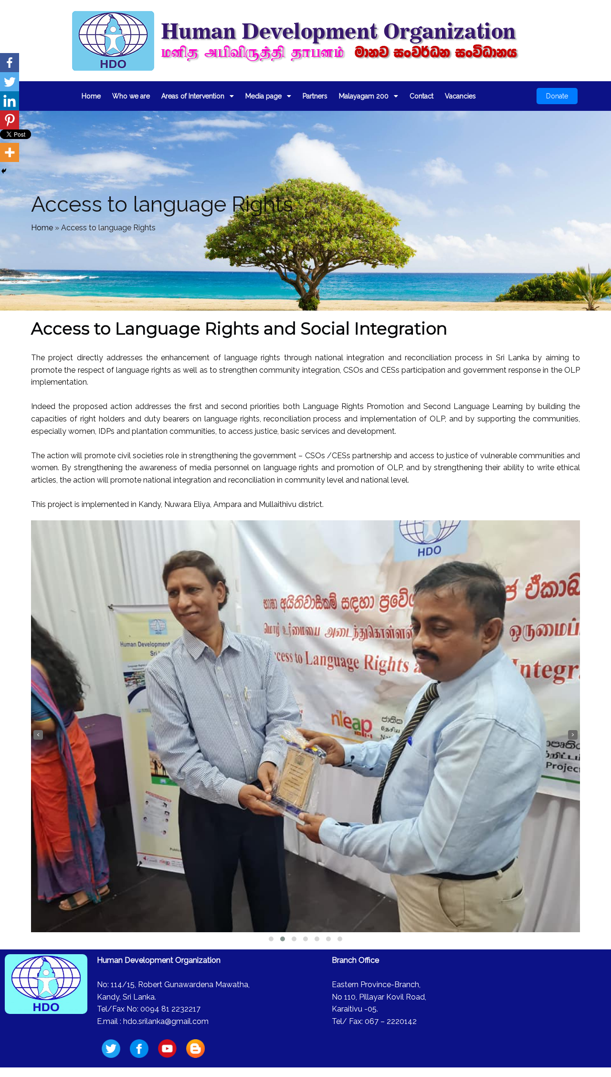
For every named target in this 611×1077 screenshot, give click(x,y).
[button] (271, 939)
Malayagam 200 (364, 96)
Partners (315, 96)
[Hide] (4, 171)
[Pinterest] (9, 119)
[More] (9, 152)
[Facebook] (9, 62)
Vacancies (460, 96)
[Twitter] (9, 81)
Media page (263, 96)
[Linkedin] (9, 100)
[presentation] (38, 735)
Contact (421, 96)
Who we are (131, 96)
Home (91, 96)
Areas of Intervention (192, 96)
